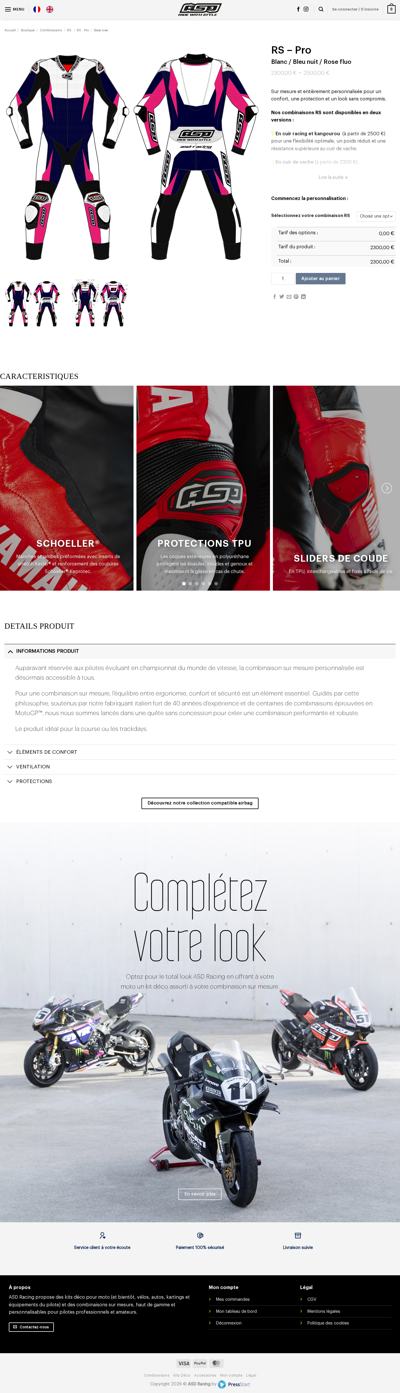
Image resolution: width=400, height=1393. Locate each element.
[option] (51, 9)
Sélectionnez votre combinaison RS (310, 215)
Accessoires (205, 1375)
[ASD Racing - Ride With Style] (200, 9)
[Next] (387, 488)
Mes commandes (233, 1299)
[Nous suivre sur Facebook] (298, 9)
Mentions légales (323, 1311)
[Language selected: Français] (46, 9)
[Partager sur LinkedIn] (303, 297)
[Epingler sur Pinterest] (296, 297)
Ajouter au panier (320, 278)
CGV (311, 1299)
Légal (251, 1375)
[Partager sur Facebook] (274, 297)
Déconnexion (229, 1323)
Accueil (10, 30)
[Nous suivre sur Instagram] (306, 9)
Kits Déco (182, 1375)
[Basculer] (10, 651)
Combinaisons (51, 30)
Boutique (28, 30)
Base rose (101, 30)
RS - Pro (83, 30)
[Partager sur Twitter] (281, 297)
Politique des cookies (328, 1323)
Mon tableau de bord (236, 1311)
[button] (14, 9)
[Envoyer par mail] (289, 297)
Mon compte (231, 1375)
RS (69, 30)
